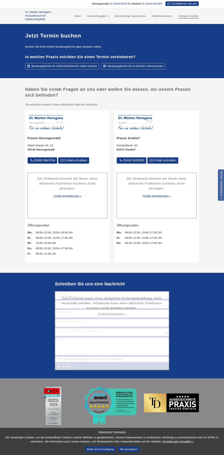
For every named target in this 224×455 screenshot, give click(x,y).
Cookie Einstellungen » (67, 196)
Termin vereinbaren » (221, 185)
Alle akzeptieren (128, 449)
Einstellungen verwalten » (178, 441)
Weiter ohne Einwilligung (100, 449)
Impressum (120, 432)
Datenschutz (105, 432)
